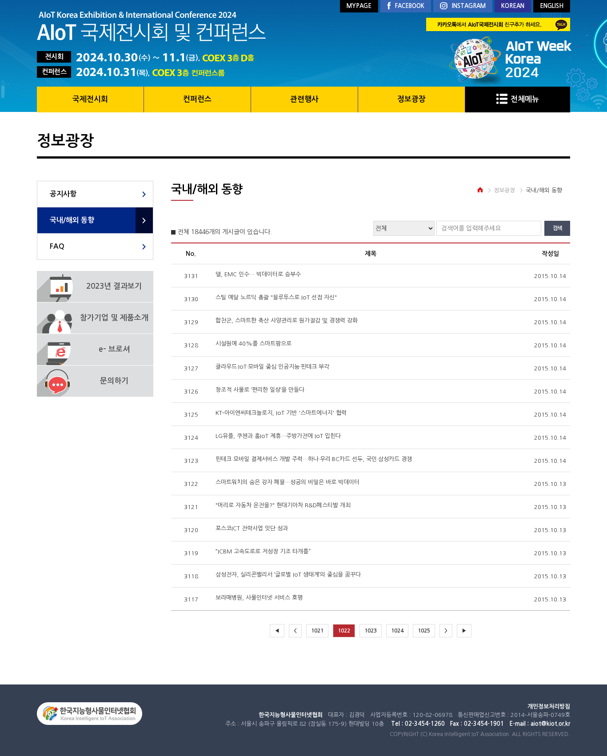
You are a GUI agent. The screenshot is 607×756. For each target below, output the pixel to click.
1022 (344, 630)
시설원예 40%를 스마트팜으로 (254, 343)
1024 (397, 630)
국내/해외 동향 (72, 220)
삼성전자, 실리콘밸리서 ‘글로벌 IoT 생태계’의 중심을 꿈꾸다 (288, 574)
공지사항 (63, 194)
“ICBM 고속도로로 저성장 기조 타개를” (263, 551)
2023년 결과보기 (114, 286)
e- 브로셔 (114, 349)
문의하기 (114, 381)
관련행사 (304, 99)
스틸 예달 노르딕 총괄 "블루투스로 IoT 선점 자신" (276, 297)
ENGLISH (551, 6)
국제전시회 (90, 99)
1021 (317, 630)
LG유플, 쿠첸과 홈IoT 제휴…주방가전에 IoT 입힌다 (278, 436)
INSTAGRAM (469, 6)
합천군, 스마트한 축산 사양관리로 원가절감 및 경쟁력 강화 (287, 320)
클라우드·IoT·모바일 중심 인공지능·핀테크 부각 (272, 367)
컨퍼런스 (197, 99)
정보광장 (411, 99)
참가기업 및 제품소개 (114, 318)
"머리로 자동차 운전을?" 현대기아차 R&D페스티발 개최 (283, 505)
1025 (424, 630)
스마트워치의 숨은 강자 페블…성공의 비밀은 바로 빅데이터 (287, 482)
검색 (557, 228)
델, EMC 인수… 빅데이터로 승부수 (258, 274)
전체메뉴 (525, 99)
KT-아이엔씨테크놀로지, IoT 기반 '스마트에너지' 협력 (281, 413)
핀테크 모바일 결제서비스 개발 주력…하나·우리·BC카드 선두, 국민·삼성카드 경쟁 (314, 459)
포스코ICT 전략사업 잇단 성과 (252, 528)
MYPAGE (359, 6)
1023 (370, 630)
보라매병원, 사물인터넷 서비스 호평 (259, 598)
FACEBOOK (409, 6)
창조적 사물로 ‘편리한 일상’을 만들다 (260, 390)
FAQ (57, 246)
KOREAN (512, 6)
